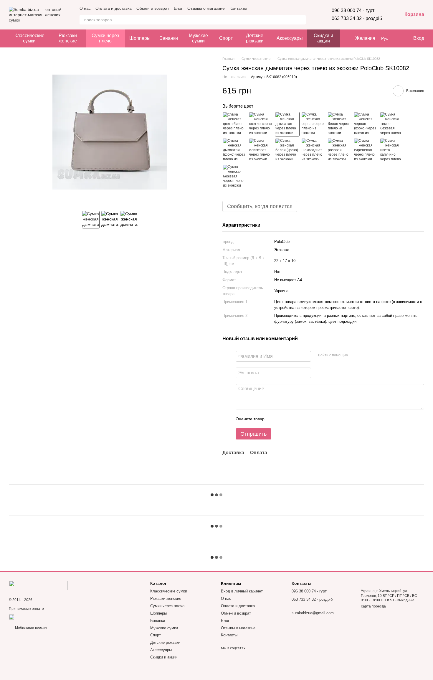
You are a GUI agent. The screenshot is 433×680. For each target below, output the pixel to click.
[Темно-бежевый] (392, 124)
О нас (85, 8)
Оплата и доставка (113, 8)
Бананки (168, 38)
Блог (178, 8)
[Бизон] (234, 124)
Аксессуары (290, 38)
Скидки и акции (323, 38)
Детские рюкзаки (255, 38)
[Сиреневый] (365, 150)
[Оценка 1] (274, 418)
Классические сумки (29, 38)
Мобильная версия (30, 627)
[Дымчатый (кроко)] (234, 150)
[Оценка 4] (302, 418)
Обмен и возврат (152, 8)
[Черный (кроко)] (365, 124)
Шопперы (140, 38)
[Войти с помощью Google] (363, 355)
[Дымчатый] (287, 124)
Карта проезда (373, 606)
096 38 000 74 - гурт (353, 10)
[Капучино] (392, 150)
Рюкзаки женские (68, 38)
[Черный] (313, 124)
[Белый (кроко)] (287, 150)
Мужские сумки (198, 38)
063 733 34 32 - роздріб (357, 18)
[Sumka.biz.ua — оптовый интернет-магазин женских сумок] (38, 585)
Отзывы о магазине (206, 8)
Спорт (226, 38)
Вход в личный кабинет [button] (242, 591)
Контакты (238, 8)
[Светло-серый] (261, 124)
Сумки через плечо (105, 38)
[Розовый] (339, 150)
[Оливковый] (261, 150)
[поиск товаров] (301, 19)
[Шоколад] (313, 150)
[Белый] (339, 124)
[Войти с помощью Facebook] (354, 355)
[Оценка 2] (283, 418)
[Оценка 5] (312, 418)
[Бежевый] (234, 176)
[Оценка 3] (293, 418)
